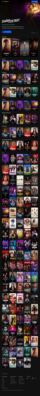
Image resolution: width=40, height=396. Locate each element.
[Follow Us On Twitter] (30, 378)
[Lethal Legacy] (27, 255)
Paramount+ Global (5, 388)
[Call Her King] (34, 180)
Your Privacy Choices (13, 381)
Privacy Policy (12, 380)
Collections (3, 381)
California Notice (12, 383)
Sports (3, 383)
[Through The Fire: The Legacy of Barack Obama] (12, 352)
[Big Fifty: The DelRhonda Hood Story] (12, 159)
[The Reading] (20, 320)
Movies (3, 380)
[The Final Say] (5, 223)
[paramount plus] (6, 1)
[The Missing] (5, 288)
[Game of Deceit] (5, 234)
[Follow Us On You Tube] (32, 378)
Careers (20, 381)
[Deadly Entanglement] (27, 202)
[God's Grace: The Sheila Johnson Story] (20, 234)
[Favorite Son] (34, 213)
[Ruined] (20, 330)
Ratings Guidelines (21, 380)
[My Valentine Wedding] (20, 298)
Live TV (3, 382)
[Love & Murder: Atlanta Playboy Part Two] (20, 266)
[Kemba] (12, 255)
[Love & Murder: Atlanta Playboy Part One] (12, 266)
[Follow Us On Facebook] (27, 378)
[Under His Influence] (20, 363)
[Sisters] (20, 341)
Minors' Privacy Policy (13, 382)
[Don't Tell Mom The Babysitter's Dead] (12, 213)
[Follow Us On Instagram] (35, 378)
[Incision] (34, 245)
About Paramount (21, 382)
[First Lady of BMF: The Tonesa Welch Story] (20, 223)
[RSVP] (12, 320)
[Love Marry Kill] (27, 266)
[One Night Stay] (20, 309)
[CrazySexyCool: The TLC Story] (34, 191)
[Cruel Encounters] (5, 202)
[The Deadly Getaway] (34, 202)
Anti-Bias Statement (21, 383)
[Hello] (34, 234)
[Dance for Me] (12, 202)
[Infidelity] (5, 255)
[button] (3, 1)
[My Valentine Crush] (12, 298)
